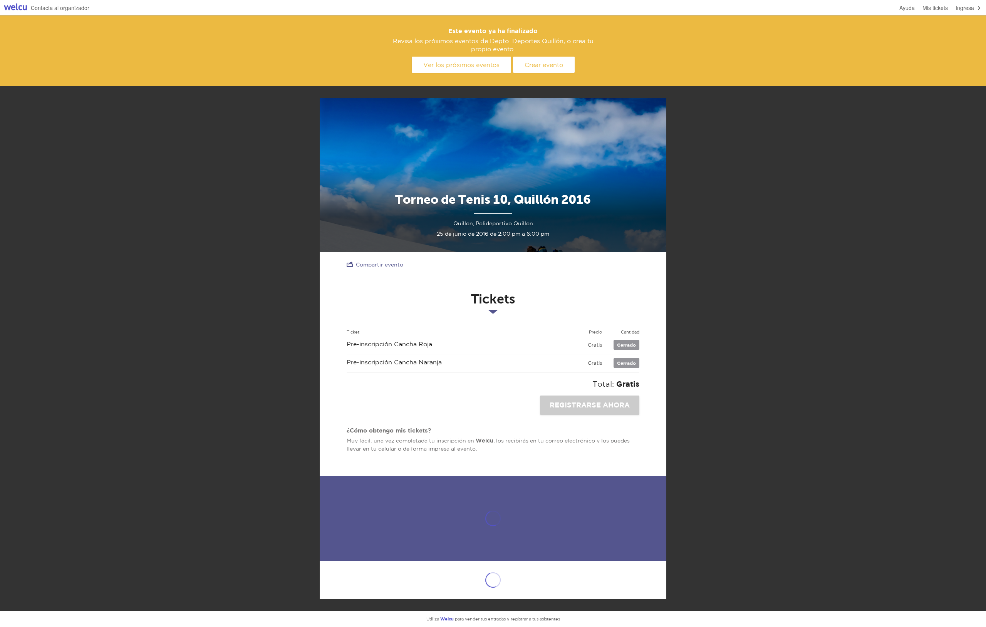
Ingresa (965, 8)
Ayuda (907, 8)
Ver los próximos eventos (461, 64)
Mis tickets (935, 8)
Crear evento (544, 64)
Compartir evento (379, 265)
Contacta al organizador (60, 8)
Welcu (15, 8)
